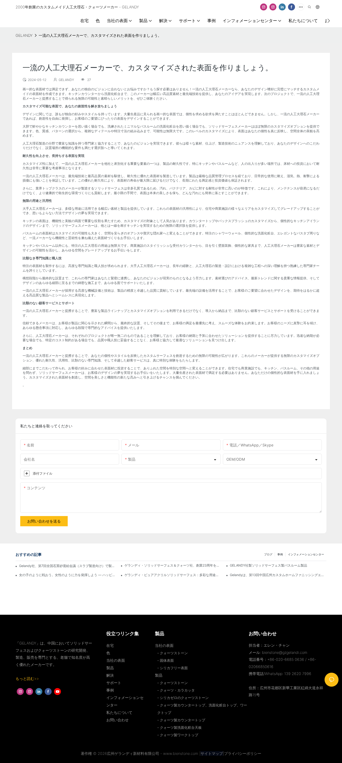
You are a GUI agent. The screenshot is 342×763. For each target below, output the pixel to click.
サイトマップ (212, 753)
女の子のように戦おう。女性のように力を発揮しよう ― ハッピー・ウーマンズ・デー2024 (67, 575)
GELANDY (24, 35)
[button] (328, 21)
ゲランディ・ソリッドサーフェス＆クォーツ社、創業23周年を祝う (172, 565)
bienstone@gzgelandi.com (284, 652)
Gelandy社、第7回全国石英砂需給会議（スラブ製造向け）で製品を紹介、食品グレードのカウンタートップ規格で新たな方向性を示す (67, 566)
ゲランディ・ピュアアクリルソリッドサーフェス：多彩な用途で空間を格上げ (172, 575)
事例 (280, 554)
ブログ (268, 554)
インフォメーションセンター (306, 554)
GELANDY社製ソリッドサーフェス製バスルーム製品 (268, 565)
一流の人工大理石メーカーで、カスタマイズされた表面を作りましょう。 (100, 35)
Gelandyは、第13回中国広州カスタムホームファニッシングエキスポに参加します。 (278, 575)
